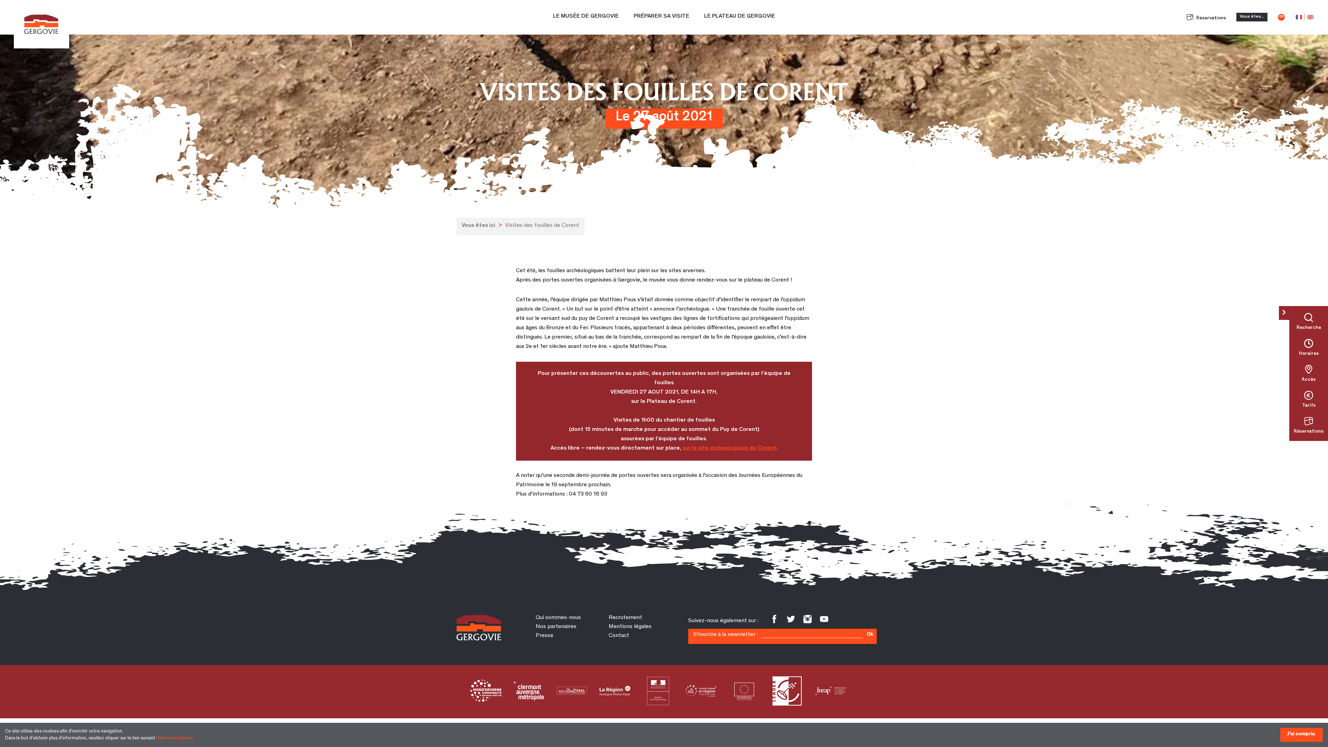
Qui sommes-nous (558, 618)
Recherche (1309, 327)
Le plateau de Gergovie (739, 16)
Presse (544, 636)
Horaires (1309, 353)
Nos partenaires (556, 627)
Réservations (1210, 18)
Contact (619, 636)
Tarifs (1309, 405)
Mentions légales (175, 738)
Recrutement (625, 618)
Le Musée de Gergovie (586, 16)
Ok (870, 634)
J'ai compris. (1301, 734)
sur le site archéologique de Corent (729, 448)
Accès (1309, 379)
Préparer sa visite (661, 16)
